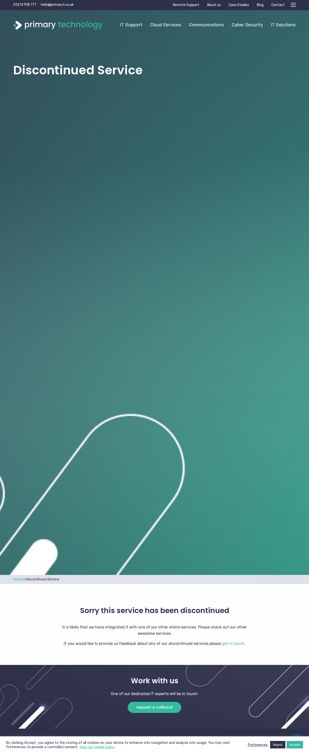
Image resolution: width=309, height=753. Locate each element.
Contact (278, 5)
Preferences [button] (258, 745)
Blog (260, 5)
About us (214, 5)
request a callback (154, 707)
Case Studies (239, 5)
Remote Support (186, 5)
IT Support (131, 25)
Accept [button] (294, 744)
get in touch (233, 643)
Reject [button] (277, 744)
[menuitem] (131, 25)
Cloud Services (165, 25)
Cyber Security (247, 25)
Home (17, 579)
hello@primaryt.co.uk (57, 5)
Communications (206, 25)
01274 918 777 (24, 5)
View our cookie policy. (97, 747)
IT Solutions (283, 25)
